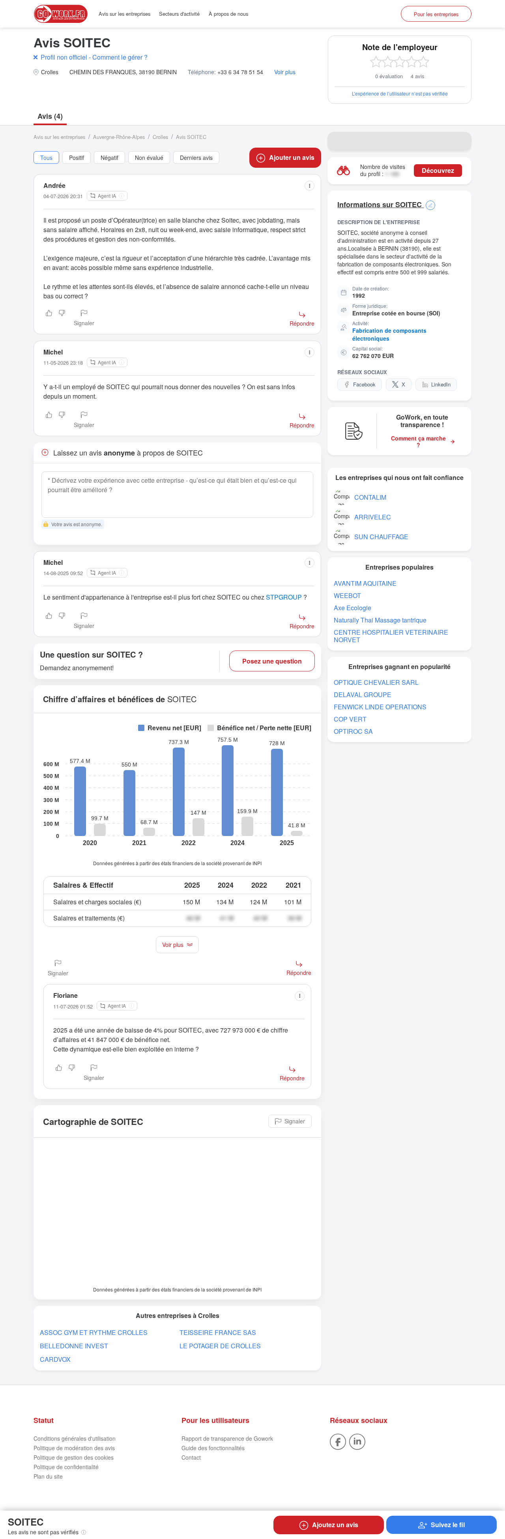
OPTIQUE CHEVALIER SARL (376, 682)
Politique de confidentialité (66, 1467)
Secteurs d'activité (179, 13)
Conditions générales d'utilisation (75, 1438)
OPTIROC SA (353, 731)
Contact (191, 1457)
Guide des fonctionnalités (213, 1448)
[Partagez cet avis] (309, 186)
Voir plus (285, 72)
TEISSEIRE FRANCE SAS (218, 1332)
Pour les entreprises (436, 14)
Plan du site (48, 1476)
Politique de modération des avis (74, 1448)
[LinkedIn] (357, 1441)
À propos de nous (228, 13)
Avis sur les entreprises (124, 13)
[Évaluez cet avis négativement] (61, 318)
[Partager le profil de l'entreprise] (460, 141)
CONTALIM (370, 497)
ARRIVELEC (372, 517)
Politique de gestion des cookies (74, 1457)
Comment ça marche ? (418, 442)
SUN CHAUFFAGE (381, 536)
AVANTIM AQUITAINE (365, 583)
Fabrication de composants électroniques (389, 334)
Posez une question (272, 660)
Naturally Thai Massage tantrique (380, 620)
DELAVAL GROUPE (362, 694)
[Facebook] (338, 1441)
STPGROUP (284, 597)
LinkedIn (441, 384)
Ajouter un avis (291, 157)
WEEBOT (347, 595)
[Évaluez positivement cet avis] (48, 318)
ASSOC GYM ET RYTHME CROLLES (94, 1332)
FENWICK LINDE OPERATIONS (380, 706)
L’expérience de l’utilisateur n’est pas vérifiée (400, 93)
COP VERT (350, 719)
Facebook (364, 384)
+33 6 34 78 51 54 (240, 72)
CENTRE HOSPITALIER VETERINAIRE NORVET (391, 635)
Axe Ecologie (352, 607)
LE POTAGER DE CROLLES (220, 1346)
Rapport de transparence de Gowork (227, 1438)
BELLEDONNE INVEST (74, 1346)
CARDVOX (55, 1359)
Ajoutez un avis (335, 1524)
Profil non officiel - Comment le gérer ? (94, 57)
